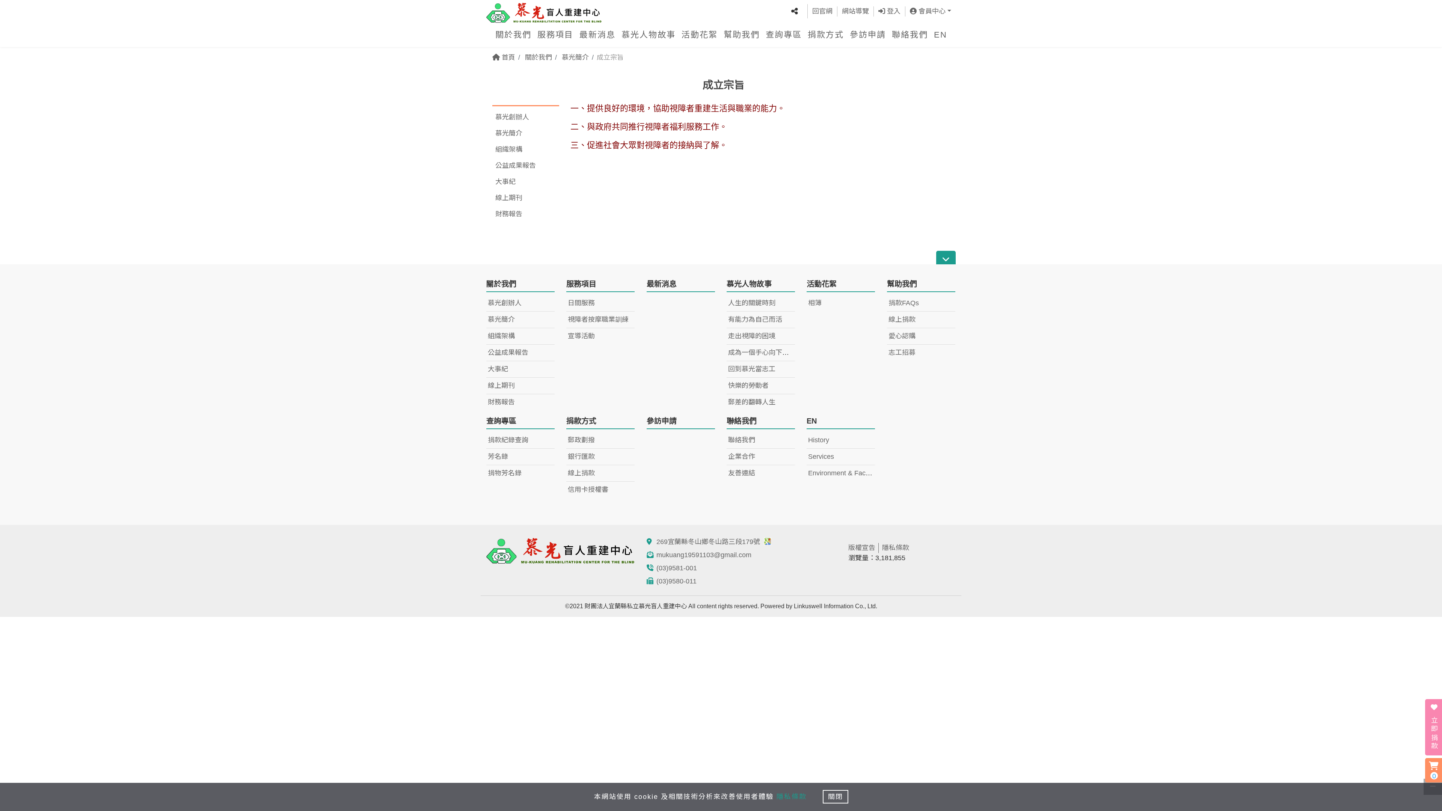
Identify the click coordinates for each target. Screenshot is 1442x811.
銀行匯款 (581, 456)
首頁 (507, 57)
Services (821, 456)
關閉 (835, 796)
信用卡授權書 (588, 489)
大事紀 (505, 181)
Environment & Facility (841, 473)
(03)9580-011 (676, 581)
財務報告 (508, 214)
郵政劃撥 (581, 440)
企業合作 (741, 456)
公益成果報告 (515, 165)
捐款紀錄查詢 (508, 440)
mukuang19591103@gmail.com (703, 555)
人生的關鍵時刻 (751, 303)
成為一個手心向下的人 (762, 352)
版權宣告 (861, 548)
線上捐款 (902, 319)
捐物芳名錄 (505, 473)
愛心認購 (902, 336)
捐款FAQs (903, 303)
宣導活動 (581, 336)
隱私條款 (895, 548)
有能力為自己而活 (755, 319)
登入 (892, 11)
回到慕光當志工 (751, 369)
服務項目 (555, 34)
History (818, 440)
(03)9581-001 (676, 568)
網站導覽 (855, 11)
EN (940, 34)
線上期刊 (508, 198)
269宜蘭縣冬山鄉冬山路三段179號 (709, 542)
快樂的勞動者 (748, 385)
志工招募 (902, 352)
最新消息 (597, 34)
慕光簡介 (575, 57)
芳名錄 (498, 456)
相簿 (815, 303)
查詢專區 (784, 34)
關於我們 (513, 34)
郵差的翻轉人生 (751, 402)
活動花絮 (700, 34)
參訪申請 (868, 34)
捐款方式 (826, 34)
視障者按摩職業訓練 (598, 319)
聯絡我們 (910, 34)
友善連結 (741, 473)
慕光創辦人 (512, 117)
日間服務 (581, 303)
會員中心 (931, 11)
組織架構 (508, 149)
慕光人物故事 (648, 34)
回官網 (822, 11)
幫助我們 (742, 34)
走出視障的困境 (751, 336)
